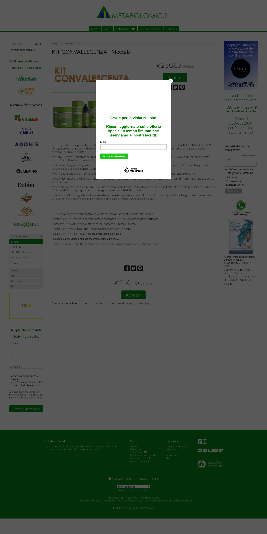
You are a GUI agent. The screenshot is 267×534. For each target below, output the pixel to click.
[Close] (170, 81)
